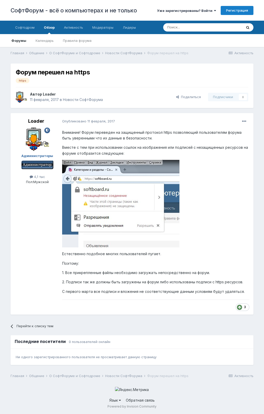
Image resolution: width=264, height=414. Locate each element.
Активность (73, 27)
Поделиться (190, 97)
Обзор (49, 27)
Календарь (45, 40)
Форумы (18, 40)
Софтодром (25, 27)
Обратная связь (140, 400)
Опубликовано (88, 121)
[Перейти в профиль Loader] (21, 97)
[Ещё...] (244, 121)
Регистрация (237, 10)
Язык (114, 400)
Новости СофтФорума (83, 99)
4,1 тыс (39, 177)
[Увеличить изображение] (120, 203)
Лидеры (129, 27)
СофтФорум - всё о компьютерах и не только (74, 10)
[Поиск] (247, 27)
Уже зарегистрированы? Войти (185, 11)
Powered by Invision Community (132, 406)
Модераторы (102, 27)
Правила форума (77, 40)
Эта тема (228, 27)
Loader (49, 94)
